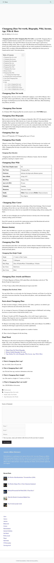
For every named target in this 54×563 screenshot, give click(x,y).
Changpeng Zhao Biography (10, 61)
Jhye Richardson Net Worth (11, 397)
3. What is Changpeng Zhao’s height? (14, 87)
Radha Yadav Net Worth (10, 394)
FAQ (5, 82)
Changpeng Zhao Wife (9, 73)
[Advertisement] (27, 15)
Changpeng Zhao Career (9, 69)
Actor (5, 516)
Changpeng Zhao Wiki (9, 67)
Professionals (7, 390)
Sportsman (6, 540)
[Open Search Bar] (50, 2)
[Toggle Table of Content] (22, 55)
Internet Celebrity (8, 531)
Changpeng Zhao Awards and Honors (12, 76)
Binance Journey (7, 71)
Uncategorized (7, 545)
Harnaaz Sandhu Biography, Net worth (16, 352)
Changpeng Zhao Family (9, 65)
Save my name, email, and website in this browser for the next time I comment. (24, 438)
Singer (5, 538)
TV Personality (7, 543)
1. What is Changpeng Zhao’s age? (14, 84)
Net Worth (6, 533)
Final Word (7, 80)
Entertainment (7, 528)
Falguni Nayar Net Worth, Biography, (15, 350)
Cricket (5, 526)
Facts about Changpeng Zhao (11, 78)
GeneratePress (35, 560)
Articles (5, 521)
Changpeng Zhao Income (10, 59)
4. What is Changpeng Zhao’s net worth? (15, 89)
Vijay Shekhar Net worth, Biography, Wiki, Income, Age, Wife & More (24, 354)
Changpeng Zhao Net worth (10, 57)
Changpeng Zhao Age (9, 63)
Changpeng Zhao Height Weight (12, 74)
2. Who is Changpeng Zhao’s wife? (14, 85)
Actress (5, 519)
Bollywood (6, 523)
